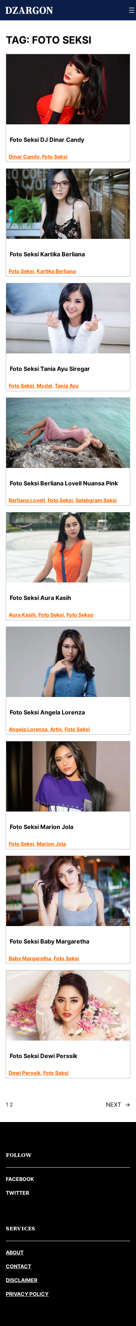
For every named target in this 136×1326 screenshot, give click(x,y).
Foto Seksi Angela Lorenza (47, 712)
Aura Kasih (22, 615)
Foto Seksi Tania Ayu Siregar (50, 369)
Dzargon (29, 10)
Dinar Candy (24, 156)
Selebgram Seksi (96, 500)
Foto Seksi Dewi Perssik (43, 1056)
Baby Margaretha (30, 958)
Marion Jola (51, 844)
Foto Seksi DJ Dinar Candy (47, 140)
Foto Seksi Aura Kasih (40, 598)
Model (44, 385)
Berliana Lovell (27, 500)
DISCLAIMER (21, 1280)
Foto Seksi (54, 156)
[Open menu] (131, 10)
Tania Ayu (67, 385)
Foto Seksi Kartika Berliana (47, 254)
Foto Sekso (80, 615)
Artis (56, 729)
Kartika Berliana (56, 271)
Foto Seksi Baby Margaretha (49, 941)
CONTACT (18, 1266)
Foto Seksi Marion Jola (41, 827)
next (118, 1104)
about (15, 1252)
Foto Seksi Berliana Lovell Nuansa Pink (64, 483)
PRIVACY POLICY (27, 1294)
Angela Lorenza (28, 729)
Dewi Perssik (25, 1073)
